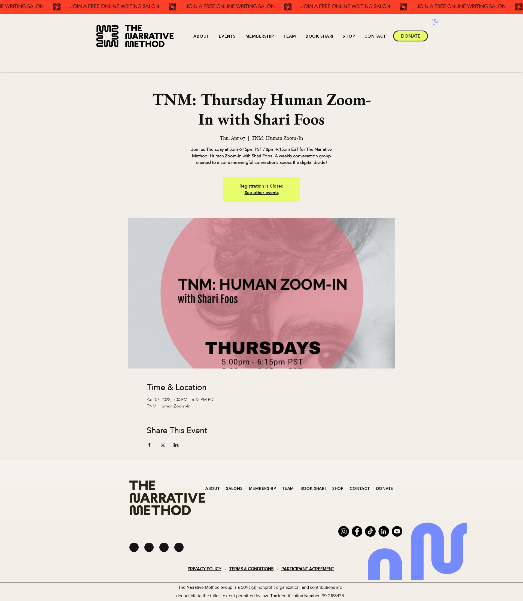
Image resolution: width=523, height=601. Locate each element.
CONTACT (360, 488)
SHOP (337, 488)
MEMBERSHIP (262, 488)
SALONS (234, 488)
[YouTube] (397, 531)
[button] (227, 36)
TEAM (288, 488)
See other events (262, 193)
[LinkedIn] (383, 531)
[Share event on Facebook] (149, 445)
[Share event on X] (162, 445)
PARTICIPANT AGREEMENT (307, 568)
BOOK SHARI (313, 488)
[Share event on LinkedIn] (176, 445)
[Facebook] (357, 531)
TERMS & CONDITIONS (251, 568)
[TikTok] (370, 531)
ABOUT (212, 488)
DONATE (384, 488)
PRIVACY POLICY (204, 568)
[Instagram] (343, 531)
